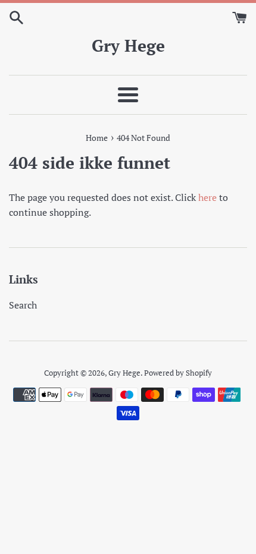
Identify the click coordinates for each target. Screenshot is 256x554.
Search (23, 304)
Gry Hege (128, 45)
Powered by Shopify (178, 373)
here (207, 197)
